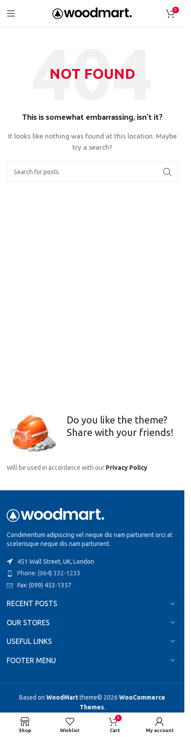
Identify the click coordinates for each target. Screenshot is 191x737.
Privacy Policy (126, 467)
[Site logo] (92, 12)
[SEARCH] (167, 172)
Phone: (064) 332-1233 (48, 573)
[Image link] (55, 514)
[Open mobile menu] (11, 13)
